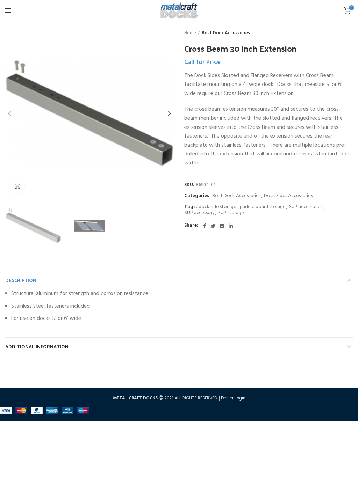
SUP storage (231, 213)
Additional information (37, 346)
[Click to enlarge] (17, 186)
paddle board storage (263, 207)
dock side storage (217, 207)
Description (20, 280)
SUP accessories (305, 207)
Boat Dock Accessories (226, 33)
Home (190, 33)
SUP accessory (200, 213)
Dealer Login (233, 398)
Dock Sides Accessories (288, 196)
